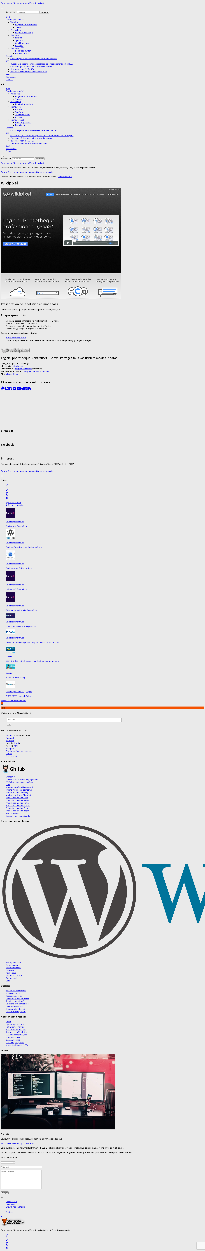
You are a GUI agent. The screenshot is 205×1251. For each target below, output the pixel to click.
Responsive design (14, 996)
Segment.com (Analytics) (16, 1032)
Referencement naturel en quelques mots (28, 71)
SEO (7, 61)
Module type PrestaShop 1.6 (18, 795)
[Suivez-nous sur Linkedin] (6, 487)
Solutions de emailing (15, 677)
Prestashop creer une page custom (21, 626)
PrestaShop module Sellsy (17, 800)
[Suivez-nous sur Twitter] (7, 490)
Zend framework (22, 43)
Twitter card (11, 978)
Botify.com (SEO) (13, 1037)
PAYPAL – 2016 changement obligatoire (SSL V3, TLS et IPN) (32, 642)
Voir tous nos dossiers (16, 990)
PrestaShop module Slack (17, 797)
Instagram (10, 748)
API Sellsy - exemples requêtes (19, 782)
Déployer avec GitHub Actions (19, 568)
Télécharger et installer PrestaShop (21, 610)
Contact (9, 79)
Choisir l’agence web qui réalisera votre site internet (33, 58)
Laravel (18, 37)
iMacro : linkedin (13, 813)
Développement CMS (15, 19)
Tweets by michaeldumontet (13, 700)
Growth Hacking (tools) (16, 1011)
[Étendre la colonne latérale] (2, 476)
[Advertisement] (102, 409)
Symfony (19, 40)
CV (7, 1209)
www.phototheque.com (16, 337)
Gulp (8, 784)
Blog (8, 17)
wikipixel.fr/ (18, 366)
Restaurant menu (13, 967)
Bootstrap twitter (23, 50)
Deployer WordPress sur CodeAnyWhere (24, 547)
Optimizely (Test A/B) (15, 1024)
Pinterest (10, 740)
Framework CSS (17, 48)
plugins (29, 691)
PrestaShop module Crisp (17, 808)
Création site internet (15, 1009)
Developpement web (15, 521)
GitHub (9, 753)
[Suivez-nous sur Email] (7, 498)
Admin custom (12, 965)
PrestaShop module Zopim (17, 810)
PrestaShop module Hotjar (17, 803)
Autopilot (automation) (16, 1029)
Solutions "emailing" (15, 1001)
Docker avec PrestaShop (16, 526)
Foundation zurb (22, 53)
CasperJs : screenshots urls (18, 816)
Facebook (10, 738)
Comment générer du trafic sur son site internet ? (32, 66)
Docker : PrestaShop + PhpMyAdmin (22, 779)
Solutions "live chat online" (17, 1003)
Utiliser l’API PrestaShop (16, 589)
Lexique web (11, 1201)
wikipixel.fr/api (11, 374)
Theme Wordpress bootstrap (19, 790)
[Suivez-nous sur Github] (7, 484)
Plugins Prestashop (24, 32)
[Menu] (2, 8)
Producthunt (11, 756)
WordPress (15, 22)
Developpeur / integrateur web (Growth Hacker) (22, 3)
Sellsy (8, 1021)
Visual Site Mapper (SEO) (17, 1045)
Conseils (9, 56)
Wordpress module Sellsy (17, 792)
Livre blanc (10, 1204)
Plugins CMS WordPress (26, 24)
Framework (15, 35)
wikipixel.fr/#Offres (23, 368)
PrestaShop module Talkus (18, 805)
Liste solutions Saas (14, 1006)
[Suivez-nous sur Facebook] (7, 492)
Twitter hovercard (14, 975)
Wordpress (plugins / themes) (19, 751)
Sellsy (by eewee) (13, 962)
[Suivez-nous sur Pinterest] (7, 495)
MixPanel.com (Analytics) (16, 1034)
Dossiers (10, 656)
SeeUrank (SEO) (13, 1040)
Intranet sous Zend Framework (19, 787)
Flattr (8, 980)
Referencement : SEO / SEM (22, 69)
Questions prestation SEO (17, 998)
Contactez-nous (65, 176)
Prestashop (15, 30)
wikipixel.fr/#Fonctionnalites (36, 371)
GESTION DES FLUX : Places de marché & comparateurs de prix (33, 661)
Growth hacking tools (15, 1207)
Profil (16, 743)
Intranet (19, 45)
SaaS (8, 74)
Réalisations (11, 77)
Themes (18, 27)
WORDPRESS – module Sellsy (18, 696)
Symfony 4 (10, 776)
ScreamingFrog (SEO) (15, 1042)
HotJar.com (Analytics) (15, 1027)
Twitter (9, 735)
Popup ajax (11, 973)
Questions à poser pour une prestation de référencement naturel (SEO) (42, 64)
